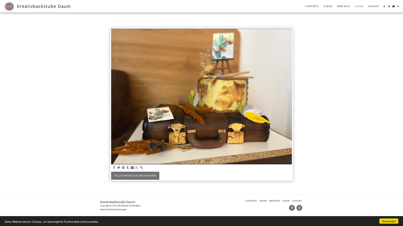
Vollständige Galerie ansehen (135, 175)
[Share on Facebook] (114, 167)
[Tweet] (118, 167)
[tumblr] (127, 167)
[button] (384, 6)
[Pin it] (123, 167)
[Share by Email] (132, 167)
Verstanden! (389, 221)
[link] (141, 167)
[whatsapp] (137, 167)
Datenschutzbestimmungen (113, 209)
